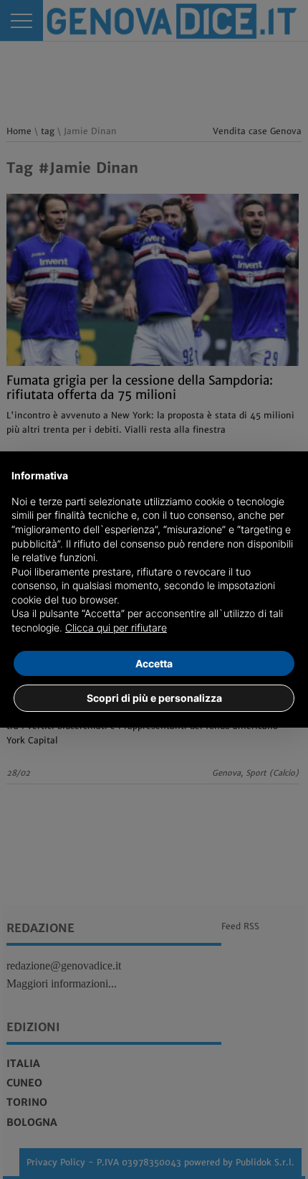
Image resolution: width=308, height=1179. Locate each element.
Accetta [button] (154, 663)
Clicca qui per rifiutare (116, 627)
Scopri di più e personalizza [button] (154, 698)
